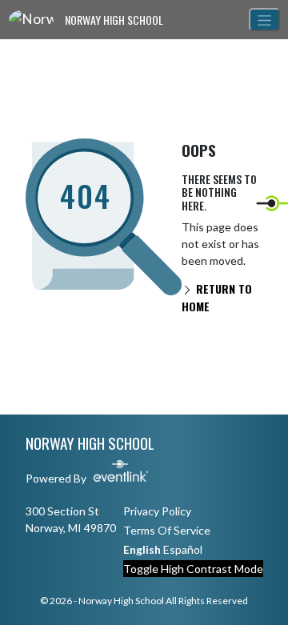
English (142, 549)
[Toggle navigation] (264, 19)
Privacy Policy (157, 511)
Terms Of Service (166, 530)
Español (182, 549)
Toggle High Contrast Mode (193, 568)
